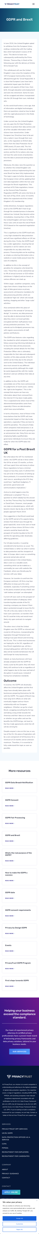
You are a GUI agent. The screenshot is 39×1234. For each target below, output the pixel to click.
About (5, 1169)
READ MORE (9, 788)
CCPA (4, 1144)
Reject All (19, 1229)
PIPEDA (5, 1148)
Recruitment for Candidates (15, 1156)
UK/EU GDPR (7, 1133)
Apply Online (11, 1192)
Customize (19, 1224)
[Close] (37, 1200)
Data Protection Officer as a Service (16, 1138)
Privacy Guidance (10, 1174)
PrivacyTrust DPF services (14, 1129)
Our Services (19, 1051)
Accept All (19, 1218)
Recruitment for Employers (15, 1152)
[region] (19, 1216)
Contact (6, 1178)
